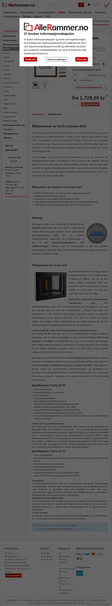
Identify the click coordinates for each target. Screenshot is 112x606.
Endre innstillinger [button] (57, 59)
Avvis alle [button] (81, 59)
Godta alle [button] (30, 59)
